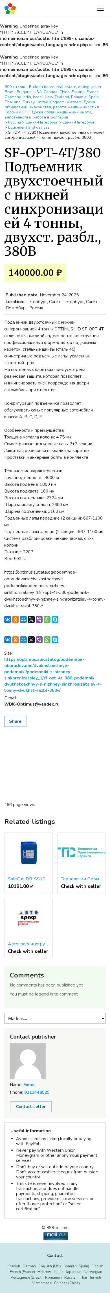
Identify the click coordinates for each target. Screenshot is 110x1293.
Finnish (97, 1266)
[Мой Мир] (23, 619)
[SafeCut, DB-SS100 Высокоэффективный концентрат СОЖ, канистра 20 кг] (28, 853)
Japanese (73, 1271)
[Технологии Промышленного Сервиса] (81, 853)
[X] (31, 619)
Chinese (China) (67, 1283)
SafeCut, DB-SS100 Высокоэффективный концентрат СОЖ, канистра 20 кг (28, 879)
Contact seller (31, 1106)
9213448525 (37, 1092)
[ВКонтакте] (7, 619)
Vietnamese (42, 1283)
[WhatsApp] (47, 619)
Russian (71, 1277)
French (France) (22, 1271)
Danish (14, 1266)
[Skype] (55, 619)
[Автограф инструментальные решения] (28, 918)
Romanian (53, 1277)
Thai (83, 1277)
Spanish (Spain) (76, 1266)
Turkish (95, 1277)
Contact (55, 1255)
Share (15, 721)
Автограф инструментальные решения (28, 944)
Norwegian (93, 1271)
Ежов (29, 1085)
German (29, 1266)
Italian (58, 1271)
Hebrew (44, 1271)
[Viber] (39, 619)
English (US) (49, 1266)
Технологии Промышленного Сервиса (81, 879)
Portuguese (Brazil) (27, 1277)
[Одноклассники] (15, 619)
